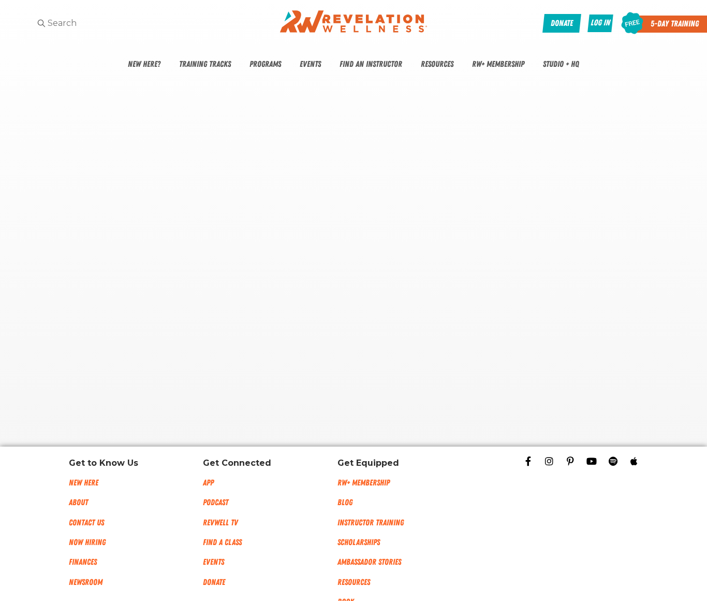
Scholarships (358, 542)
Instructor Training (370, 523)
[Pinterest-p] (570, 461)
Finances (83, 562)
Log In (600, 23)
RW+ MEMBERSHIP (363, 483)
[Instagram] (549, 461)
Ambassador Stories (369, 562)
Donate (214, 582)
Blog (344, 502)
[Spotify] (612, 461)
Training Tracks (205, 64)
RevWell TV (220, 523)
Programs (265, 64)
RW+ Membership (498, 64)
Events (310, 64)
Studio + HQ (561, 64)
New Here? (144, 64)
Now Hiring (87, 542)
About (78, 502)
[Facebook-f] (528, 461)
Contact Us (86, 523)
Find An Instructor (371, 64)
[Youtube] (591, 461)
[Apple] (634, 461)
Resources (437, 64)
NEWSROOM (85, 582)
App (208, 483)
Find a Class (222, 542)
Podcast (215, 502)
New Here (83, 483)
